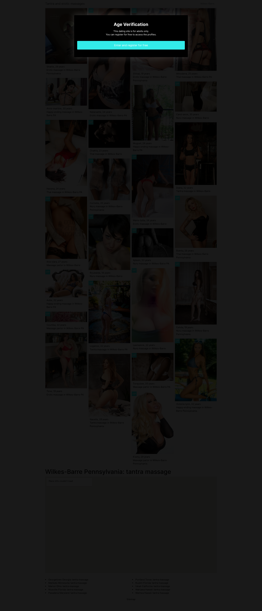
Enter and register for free (131, 45)
